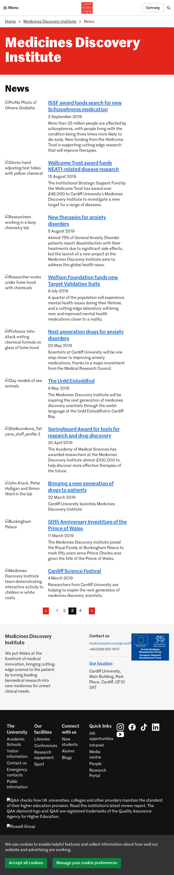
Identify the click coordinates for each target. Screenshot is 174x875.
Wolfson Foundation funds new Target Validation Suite (83, 281)
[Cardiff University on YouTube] (120, 734)
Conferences (45, 746)
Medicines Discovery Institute (49, 22)
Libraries (42, 739)
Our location (100, 664)
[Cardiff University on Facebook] (132, 727)
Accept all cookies (26, 863)
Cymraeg (153, 7)
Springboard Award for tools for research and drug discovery (84, 432)
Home (10, 22)
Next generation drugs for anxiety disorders (86, 335)
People (95, 764)
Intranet (96, 745)
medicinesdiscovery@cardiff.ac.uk (115, 643)
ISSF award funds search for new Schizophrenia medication (85, 106)
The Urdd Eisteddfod (71, 381)
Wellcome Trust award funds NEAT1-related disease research (83, 166)
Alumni (68, 751)
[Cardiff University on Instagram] (120, 727)
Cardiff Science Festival (74, 571)
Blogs (67, 758)
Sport (39, 764)
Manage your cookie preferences (86, 863)
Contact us (17, 763)
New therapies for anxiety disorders (77, 221)
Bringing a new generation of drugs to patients (81, 487)
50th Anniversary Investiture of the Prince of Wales (87, 525)
